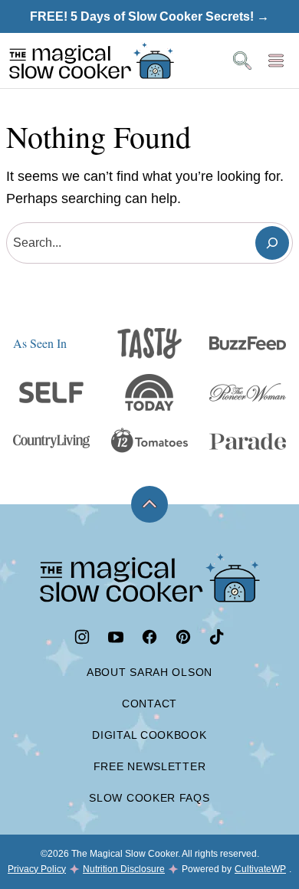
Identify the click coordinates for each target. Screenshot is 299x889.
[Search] (242, 60)
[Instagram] (82, 637)
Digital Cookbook (149, 735)
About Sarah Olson (149, 672)
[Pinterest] (183, 637)
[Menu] (276, 60)
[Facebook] (149, 637)
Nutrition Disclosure (124, 869)
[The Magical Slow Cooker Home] (91, 60)
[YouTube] (116, 637)
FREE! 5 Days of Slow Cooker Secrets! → (149, 16)
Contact (149, 703)
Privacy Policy (37, 869)
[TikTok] (217, 637)
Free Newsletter (150, 766)
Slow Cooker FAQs (149, 798)
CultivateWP (260, 869)
